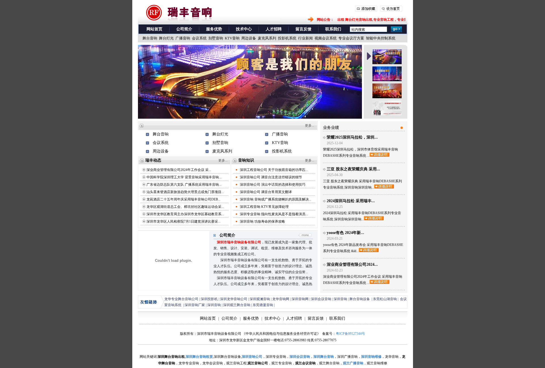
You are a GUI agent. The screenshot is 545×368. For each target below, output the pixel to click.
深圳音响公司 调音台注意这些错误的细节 (271, 177)
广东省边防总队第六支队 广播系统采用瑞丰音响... (183, 185)
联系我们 (333, 29)
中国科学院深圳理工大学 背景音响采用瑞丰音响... (183, 177)
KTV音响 (280, 143)
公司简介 (184, 29)
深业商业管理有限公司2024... (352, 264)
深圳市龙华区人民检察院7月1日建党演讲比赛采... (183, 221)
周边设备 (161, 151)
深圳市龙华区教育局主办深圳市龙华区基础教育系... (185, 214)
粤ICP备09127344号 (350, 334)
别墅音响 (220, 143)
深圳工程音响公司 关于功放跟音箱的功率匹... (274, 170)
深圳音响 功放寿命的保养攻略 (262, 221)
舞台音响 (161, 134)
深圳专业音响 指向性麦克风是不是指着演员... (274, 214)
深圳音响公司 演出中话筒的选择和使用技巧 (272, 185)
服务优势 (214, 29)
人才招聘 (274, 29)
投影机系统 (282, 151)
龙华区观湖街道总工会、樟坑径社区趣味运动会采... (185, 207)
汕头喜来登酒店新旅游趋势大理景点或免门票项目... (185, 192)
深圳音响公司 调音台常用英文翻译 (266, 192)
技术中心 (244, 29)
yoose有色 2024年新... (345, 233)
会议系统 (161, 143)
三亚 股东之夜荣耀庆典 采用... (353, 169)
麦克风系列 (222, 151)
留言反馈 (303, 29)
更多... (309, 125)
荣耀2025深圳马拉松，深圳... (352, 137)
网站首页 (154, 29)
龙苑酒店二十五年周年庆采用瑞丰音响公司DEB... (183, 199)
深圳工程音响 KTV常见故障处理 (264, 207)
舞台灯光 (220, 134)
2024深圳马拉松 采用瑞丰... (351, 201)
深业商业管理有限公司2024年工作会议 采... (178, 170)
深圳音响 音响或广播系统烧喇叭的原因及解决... (275, 199)
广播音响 (280, 134)
